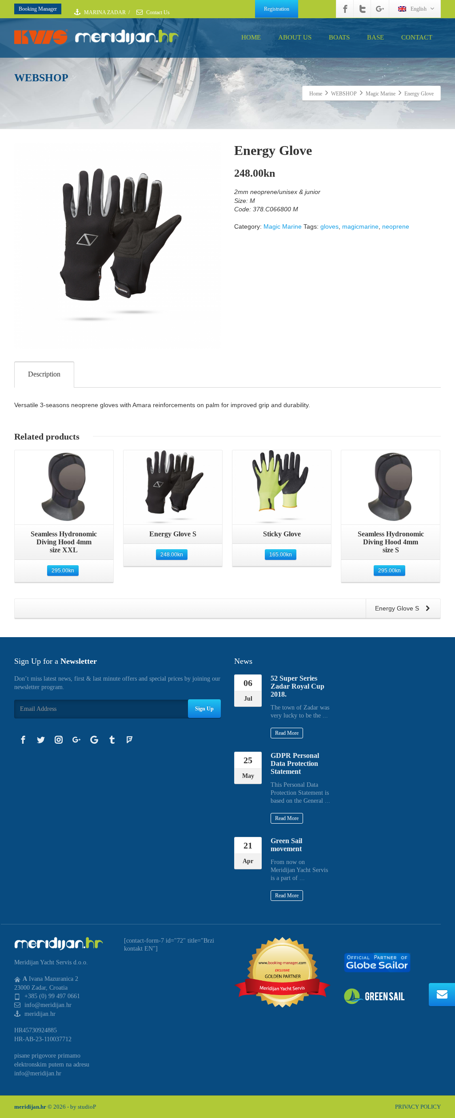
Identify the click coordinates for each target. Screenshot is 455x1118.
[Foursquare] (130, 740)
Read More (287, 733)
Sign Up (204, 709)
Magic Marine (282, 226)
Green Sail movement (286, 844)
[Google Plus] (380, 9)
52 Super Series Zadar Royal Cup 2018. (297, 686)
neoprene (395, 226)
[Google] (94, 740)
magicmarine (360, 226)
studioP (87, 1106)
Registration (276, 9)
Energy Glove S (398, 608)
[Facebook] (345, 9)
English (419, 9)
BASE (375, 37)
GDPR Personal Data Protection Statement (295, 763)
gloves (329, 226)
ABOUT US (294, 37)
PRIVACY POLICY (418, 1106)
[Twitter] (362, 9)
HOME (251, 37)
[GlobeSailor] (377, 962)
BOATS (339, 37)
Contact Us (157, 12)
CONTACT (416, 37)
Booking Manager (38, 9)
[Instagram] (59, 740)
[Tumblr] (112, 740)
